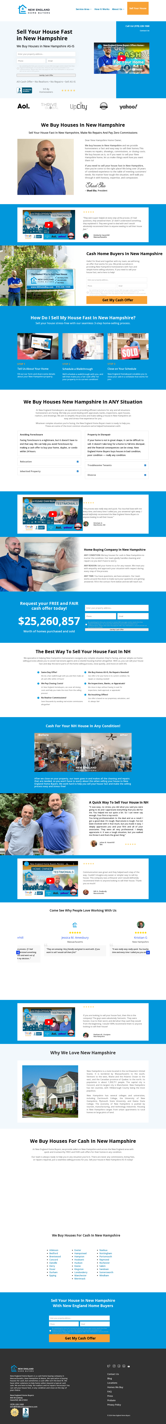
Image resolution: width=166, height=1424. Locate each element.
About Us (117, 9)
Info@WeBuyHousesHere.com (23, 1406)
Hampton (79, 1256)
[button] (148, 952)
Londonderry (80, 1272)
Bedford (53, 1253)
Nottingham (105, 1253)
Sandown (104, 1269)
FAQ (109, 1391)
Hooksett (79, 1259)
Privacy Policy (114, 1404)
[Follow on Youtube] (129, 1366)
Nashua (103, 1250)
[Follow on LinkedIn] (124, 1366)
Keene (77, 1265)
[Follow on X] (109, 1366)
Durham (53, 1272)
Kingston (78, 1269)
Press (110, 1396)
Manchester (80, 1275)
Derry (52, 1265)
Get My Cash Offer (46, 75)
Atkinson (53, 1250)
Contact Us (113, 1374)
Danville (53, 1262)
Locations (112, 1383)
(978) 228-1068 (17, 1404)
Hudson (78, 1262)
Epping (52, 1275)
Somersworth (106, 1272)
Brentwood (55, 1256)
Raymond (104, 1259)
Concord (53, 1259)
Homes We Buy (115, 1387)
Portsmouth (105, 1256)
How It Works (101, 9)
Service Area (82, 9)
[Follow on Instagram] (114, 1366)
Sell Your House (137, 8)
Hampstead (80, 1253)
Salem (102, 1265)
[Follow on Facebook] (119, 1366)
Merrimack (79, 1278)
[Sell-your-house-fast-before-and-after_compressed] (83, 771)
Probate (111, 1400)
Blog (109, 1378)
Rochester (104, 1262)
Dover (52, 1269)
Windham (104, 1275)
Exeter (77, 1250)
